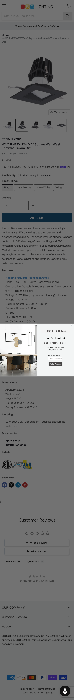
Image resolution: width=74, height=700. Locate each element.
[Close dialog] (72, 325)
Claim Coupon (55, 364)
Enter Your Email (54, 355)
